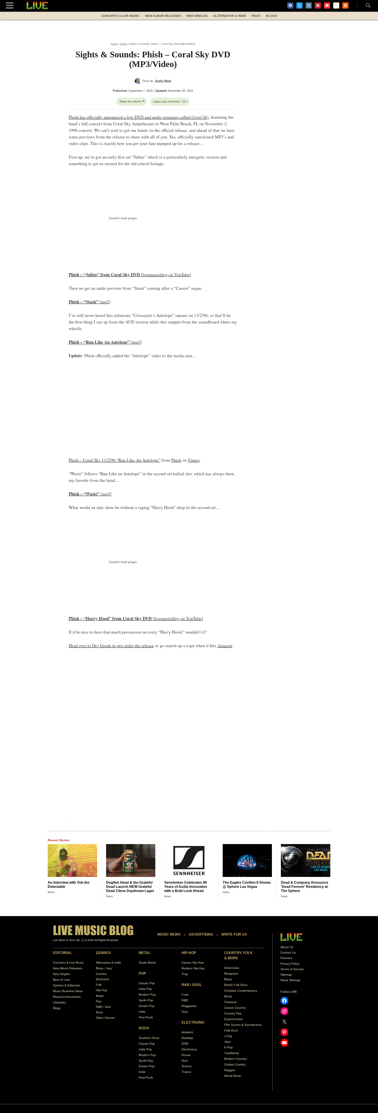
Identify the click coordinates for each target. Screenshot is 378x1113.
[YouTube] (327, 5)
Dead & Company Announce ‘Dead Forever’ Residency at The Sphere (304, 887)
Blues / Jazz (104, 968)
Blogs (271, 16)
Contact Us (288, 952)
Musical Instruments (67, 996)
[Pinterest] (318, 5)
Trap (185, 974)
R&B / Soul (103, 1007)
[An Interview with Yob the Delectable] (72, 860)
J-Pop (228, 1036)
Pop (98, 1001)
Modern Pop (147, 994)
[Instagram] (309, 5)
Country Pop (233, 1013)
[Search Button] (366, 5)
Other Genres (105, 1017)
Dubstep (187, 1038)
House (186, 1055)
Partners (286, 958)
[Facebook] (290, 5)
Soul (185, 1011)
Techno (187, 1066)
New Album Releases (163, 16)
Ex (226, 1019)
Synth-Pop (146, 1000)
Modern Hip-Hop (193, 968)
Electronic (102, 979)
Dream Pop (146, 1006)
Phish (176, 460)
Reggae (229, 1070)
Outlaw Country (235, 1064)
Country (101, 973)
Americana (231, 968)
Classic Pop (147, 983)
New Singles (197, 16)
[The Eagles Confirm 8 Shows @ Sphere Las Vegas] (247, 860)
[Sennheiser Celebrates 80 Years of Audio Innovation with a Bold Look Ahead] (189, 860)
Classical (230, 1002)
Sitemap (286, 974)
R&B (185, 1000)
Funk (185, 994)
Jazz (227, 1041)
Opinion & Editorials (66, 985)
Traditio (229, 1053)
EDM (185, 1043)
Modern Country (235, 1058)
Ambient (187, 1032)
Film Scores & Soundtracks (243, 1024)
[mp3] (89, 302)
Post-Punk (146, 1017)
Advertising (201, 934)
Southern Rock (149, 1038)
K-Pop (228, 1047)
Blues (228, 979)
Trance (186, 1072)
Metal (99, 996)
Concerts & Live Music (120, 16)
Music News (169, 934)
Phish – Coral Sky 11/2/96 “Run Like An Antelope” (114, 460)
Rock (256, 16)
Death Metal (147, 962)
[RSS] (345, 5)
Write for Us (234, 934)
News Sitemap (290, 980)
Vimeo (194, 460)
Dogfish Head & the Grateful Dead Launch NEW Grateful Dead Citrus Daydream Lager (130, 887)
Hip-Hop (101, 990)
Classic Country (235, 1007)
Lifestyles (59, 1002)
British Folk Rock (235, 985)
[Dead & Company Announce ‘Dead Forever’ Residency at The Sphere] (305, 860)
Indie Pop (145, 989)
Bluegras (230, 973)
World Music (232, 1076)
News (123, 44)
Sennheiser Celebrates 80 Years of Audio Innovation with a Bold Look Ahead (185, 887)
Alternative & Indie (229, 16)
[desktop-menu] (9, 5)
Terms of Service (292, 969)
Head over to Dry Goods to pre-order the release (111, 645)
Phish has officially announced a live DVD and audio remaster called (139, 117)
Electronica (189, 1049)
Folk (99, 984)
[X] (299, 5)
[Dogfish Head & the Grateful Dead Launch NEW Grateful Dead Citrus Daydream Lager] (131, 860)
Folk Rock (231, 1030)
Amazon (224, 645)
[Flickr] (336, 5)
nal (236, 1053)
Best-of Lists (61, 979)
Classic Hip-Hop (193, 962)
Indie (142, 1011)
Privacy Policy (289, 963)
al (241, 1019)
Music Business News (68, 991)
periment (234, 1019)
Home (114, 44)
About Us (286, 947)
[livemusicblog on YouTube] (130, 274)
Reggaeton (189, 1006)
